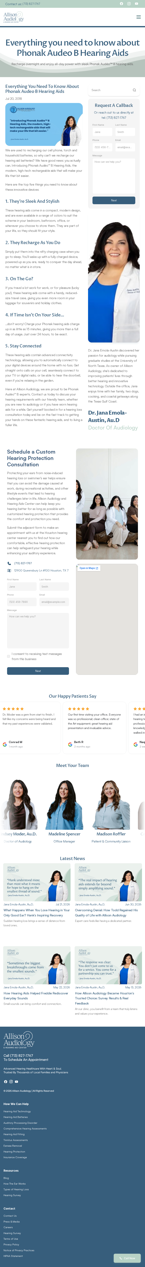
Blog (6, 1177)
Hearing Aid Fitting (14, 1134)
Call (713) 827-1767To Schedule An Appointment (26, 1057)
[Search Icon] (114, 90)
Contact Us (10, 1215)
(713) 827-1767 (31, 3)
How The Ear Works (15, 1183)
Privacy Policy (11, 1244)
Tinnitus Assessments (16, 1140)
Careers (8, 1227)
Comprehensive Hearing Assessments (25, 1128)
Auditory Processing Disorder (20, 1122)
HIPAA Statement (13, 1255)
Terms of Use (11, 1238)
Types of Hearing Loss (16, 1189)
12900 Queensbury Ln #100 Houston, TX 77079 (45, 570)
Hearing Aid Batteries (16, 1116)
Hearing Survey (12, 1195)
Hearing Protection (14, 1151)
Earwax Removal (13, 1145)
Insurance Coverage (15, 1157)
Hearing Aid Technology (17, 1111)
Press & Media (12, 1221)
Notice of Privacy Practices (19, 1250)
